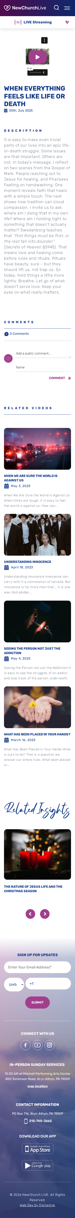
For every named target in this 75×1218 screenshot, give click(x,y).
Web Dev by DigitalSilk (37, 1205)
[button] (30, 914)
